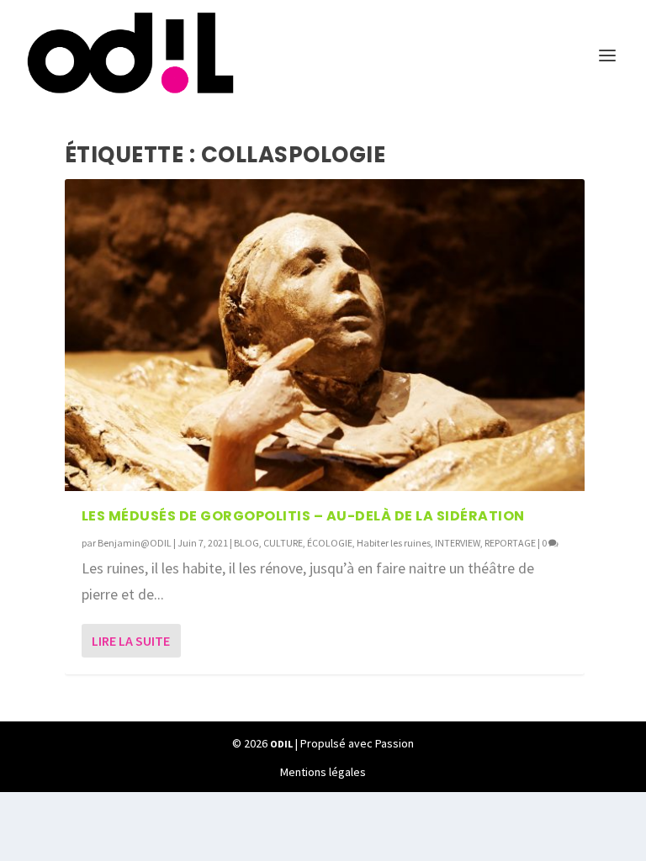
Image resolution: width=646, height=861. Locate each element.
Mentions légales (323, 771)
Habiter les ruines (394, 542)
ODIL (281, 743)
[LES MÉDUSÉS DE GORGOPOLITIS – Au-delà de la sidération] (325, 335)
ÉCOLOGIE (329, 542)
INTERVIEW (457, 542)
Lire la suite (131, 640)
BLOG (246, 542)
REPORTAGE (510, 542)
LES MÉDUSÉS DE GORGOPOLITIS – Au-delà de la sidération (303, 516)
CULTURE (283, 542)
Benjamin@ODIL (135, 542)
